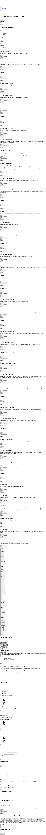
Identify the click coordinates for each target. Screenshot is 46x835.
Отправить (34, 781)
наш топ (4, 35)
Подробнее (5, 56)
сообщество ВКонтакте (39, 767)
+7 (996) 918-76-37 (3, 8)
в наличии (4, 47)
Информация (5, 4)
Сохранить (2, 759)
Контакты (4, 5)
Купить (2, 58)
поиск (2, 24)
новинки (4, 33)
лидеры (4, 34)
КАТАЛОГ (2, 37)
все (3, 32)
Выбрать (2, 21)
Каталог (4, 2)
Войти (1, 7)
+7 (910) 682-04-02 (3, 713)
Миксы (4, 3)
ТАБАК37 (2, 0)
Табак (1, 41)
